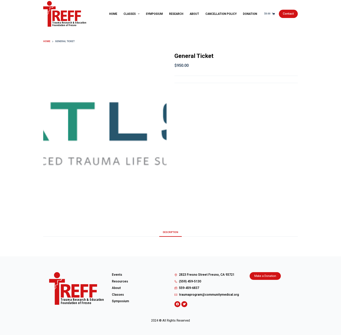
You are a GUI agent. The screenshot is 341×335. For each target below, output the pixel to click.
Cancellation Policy (221, 13)
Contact (288, 13)
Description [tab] (170, 232)
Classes (130, 13)
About (194, 13)
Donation (250, 13)
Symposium (154, 13)
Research (176, 13)
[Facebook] (177, 304)
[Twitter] (184, 304)
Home (113, 13)
